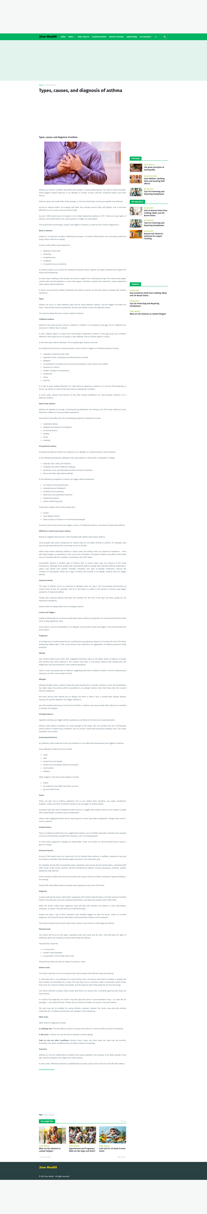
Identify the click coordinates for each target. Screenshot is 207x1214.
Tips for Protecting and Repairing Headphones (154, 192)
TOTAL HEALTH (50, 85)
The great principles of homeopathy (154, 168)
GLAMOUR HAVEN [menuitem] (99, 37)
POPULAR (136, 158)
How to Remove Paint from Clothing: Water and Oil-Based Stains (155, 213)
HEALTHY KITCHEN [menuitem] (116, 37)
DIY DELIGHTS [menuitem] (145, 37)
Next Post (121, 1157)
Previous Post (45, 1157)
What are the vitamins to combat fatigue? (49, 1149)
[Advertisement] (103, 16)
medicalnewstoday (46, 1069)
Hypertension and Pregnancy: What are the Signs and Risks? (82, 1149)
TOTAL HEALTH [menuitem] (83, 37)
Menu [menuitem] (70, 37)
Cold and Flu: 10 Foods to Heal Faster (112, 1149)
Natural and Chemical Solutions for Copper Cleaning (153, 236)
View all (123, 1121)
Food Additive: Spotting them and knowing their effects (154, 181)
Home (41, 85)
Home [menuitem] (63, 37)
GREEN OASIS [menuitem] (131, 37)
